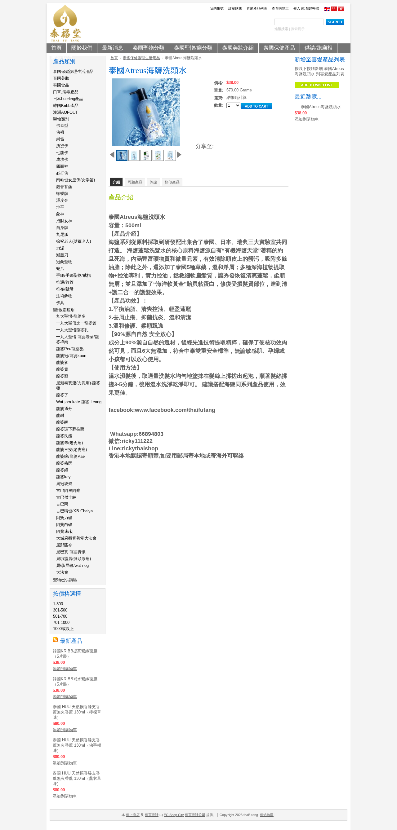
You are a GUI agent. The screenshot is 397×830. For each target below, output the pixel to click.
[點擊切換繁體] (341, 9)
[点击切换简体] (334, 9)
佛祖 (60, 132)
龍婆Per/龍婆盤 (70, 349)
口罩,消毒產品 (65, 92)
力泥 (60, 248)
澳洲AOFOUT (65, 112)
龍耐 (60, 415)
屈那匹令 (64, 545)
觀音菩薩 (64, 186)
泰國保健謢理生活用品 (73, 71)
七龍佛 (62, 152)
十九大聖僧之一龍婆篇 (76, 323)
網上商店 (133, 815)
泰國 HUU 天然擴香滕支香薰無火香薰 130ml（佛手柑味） (77, 745)
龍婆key (63, 477)
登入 (296, 8)
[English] (327, 9)
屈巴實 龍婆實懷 (71, 552)
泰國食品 (61, 85)
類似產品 (172, 182)
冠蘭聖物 (64, 261)
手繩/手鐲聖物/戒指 (73, 275)
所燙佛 (62, 145)
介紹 (116, 182)
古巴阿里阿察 (68, 490)
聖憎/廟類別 (63, 310)
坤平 (60, 207)
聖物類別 (61, 119)
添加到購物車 (65, 668)
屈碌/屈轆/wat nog (72, 565)
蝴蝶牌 (62, 193)
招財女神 (64, 221)
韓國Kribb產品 (65, 105)
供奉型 (62, 125)
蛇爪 (60, 268)
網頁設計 (151, 815)
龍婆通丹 (64, 408)
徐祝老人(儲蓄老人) (73, 241)
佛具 (60, 302)
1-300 (58, 604)
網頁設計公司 (195, 815)
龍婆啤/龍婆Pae (70, 456)
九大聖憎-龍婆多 (71, 316)
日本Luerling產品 (68, 98)
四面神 (62, 166)
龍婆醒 (62, 422)
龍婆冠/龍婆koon (71, 355)
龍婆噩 (62, 376)
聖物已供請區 (65, 579)
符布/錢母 (65, 289)
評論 (153, 182)
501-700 (60, 616)
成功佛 (62, 159)
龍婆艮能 (64, 436)
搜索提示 (298, 29)
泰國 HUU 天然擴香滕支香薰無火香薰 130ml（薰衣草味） (77, 778)
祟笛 (60, 139)
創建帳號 (312, 8)
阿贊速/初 (65, 531)
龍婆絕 (62, 470)
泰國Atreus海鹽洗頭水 (321, 106)
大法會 (62, 572)
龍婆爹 (62, 362)
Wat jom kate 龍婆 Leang (78, 402)
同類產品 (134, 182)
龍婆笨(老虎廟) (69, 442)
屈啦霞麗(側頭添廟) (73, 558)
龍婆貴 (62, 369)
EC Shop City (174, 815)
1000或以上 (63, 628)
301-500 (60, 610)
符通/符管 (65, 282)
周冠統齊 (64, 483)
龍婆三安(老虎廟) (71, 449)
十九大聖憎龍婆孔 (72, 330)
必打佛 (62, 173)
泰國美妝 (61, 78)
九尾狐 (62, 234)
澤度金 (62, 200)
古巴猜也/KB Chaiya (74, 511)
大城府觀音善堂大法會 (76, 538)
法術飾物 (64, 296)
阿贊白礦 (64, 524)
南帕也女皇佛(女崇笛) (75, 180)
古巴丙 (62, 504)
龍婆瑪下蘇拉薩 (70, 429)
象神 (60, 214)
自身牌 (62, 227)
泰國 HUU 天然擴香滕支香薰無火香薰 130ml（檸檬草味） (77, 712)
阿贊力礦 (64, 517)
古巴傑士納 (66, 497)
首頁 (114, 58)
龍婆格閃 (64, 463)
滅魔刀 (62, 255)
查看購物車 (280, 8)
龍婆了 (62, 395)
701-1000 (61, 622)
